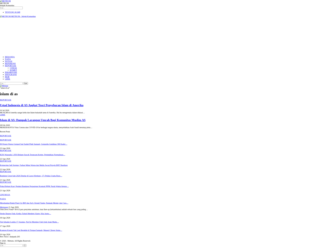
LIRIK (7, 79)
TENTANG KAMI (12, 12)
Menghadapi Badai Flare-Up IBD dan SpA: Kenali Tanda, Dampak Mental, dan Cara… (34, 203)
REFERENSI (10, 63)
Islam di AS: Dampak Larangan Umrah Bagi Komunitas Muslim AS (42, 120)
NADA (8, 59)
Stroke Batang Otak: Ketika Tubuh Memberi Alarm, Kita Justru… (25, 214)
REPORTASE (10, 66)
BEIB (7, 77)
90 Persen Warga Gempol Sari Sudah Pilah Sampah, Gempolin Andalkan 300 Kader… (33, 144)
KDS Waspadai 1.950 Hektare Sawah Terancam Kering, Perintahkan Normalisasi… (32, 155)
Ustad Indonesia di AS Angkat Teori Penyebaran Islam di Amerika (41, 105)
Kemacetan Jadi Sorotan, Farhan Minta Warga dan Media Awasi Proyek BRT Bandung (34, 165)
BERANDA (10, 57)
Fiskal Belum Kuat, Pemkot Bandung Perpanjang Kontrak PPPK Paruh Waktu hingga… (34, 186)
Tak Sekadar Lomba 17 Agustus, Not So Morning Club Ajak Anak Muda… (29, 222)
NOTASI (8, 61)
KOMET (13, 70)
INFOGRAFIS (11, 75)
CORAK (13, 68)
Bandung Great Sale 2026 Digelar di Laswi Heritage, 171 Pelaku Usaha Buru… (31, 176)
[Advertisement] (157, 37)
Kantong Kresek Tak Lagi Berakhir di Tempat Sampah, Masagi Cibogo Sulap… (31, 230)
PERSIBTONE (11, 72)
